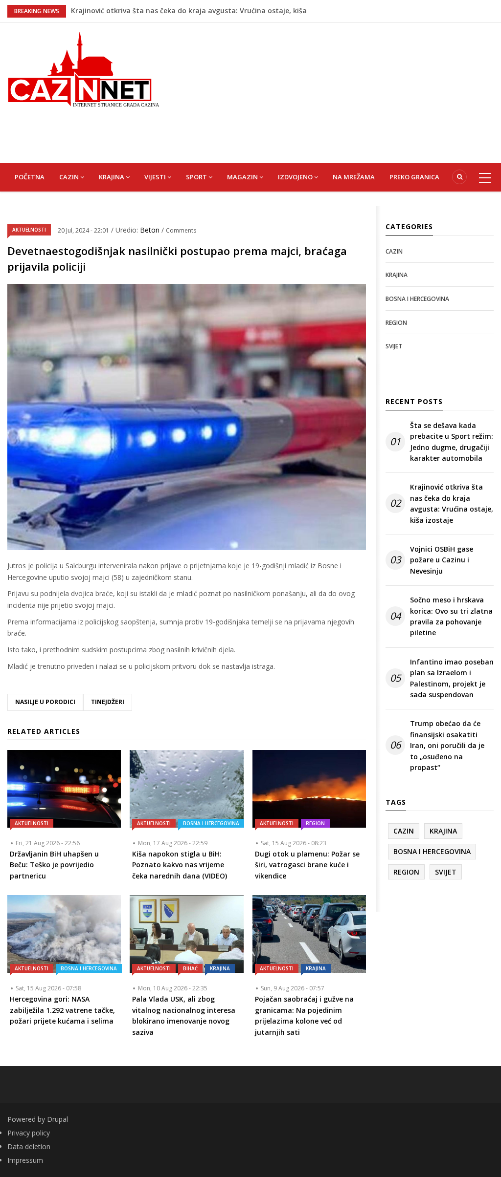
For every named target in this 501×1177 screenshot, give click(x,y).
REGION (315, 823)
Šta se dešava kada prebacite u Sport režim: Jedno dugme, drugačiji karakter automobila (451, 442)
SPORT (197, 176)
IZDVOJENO (296, 176)
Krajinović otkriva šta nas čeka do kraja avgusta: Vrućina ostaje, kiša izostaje (451, 503)
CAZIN (69, 176)
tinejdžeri (107, 702)
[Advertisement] (337, 91)
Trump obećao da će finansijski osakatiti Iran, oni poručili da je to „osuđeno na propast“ (447, 745)
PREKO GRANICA (414, 176)
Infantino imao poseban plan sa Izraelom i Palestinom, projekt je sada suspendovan (452, 678)
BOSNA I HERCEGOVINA (211, 823)
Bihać (190, 968)
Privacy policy (28, 1132)
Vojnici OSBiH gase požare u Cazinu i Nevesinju (441, 560)
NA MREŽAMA (354, 176)
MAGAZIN (243, 176)
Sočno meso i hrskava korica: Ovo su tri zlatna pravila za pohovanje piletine (451, 616)
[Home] (83, 68)
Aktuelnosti (29, 229)
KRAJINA (112, 176)
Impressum (25, 1160)
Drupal (57, 1119)
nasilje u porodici (45, 702)
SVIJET (394, 346)
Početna (30, 176)
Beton (150, 230)
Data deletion (28, 1146)
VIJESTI (155, 176)
